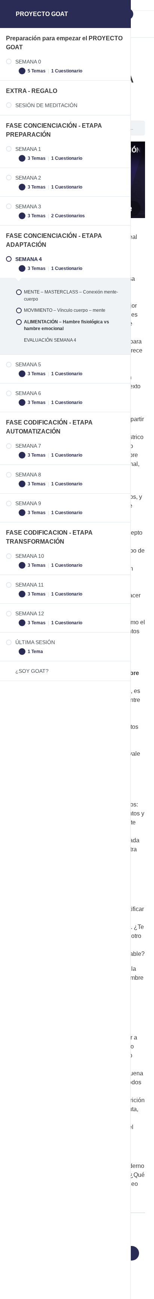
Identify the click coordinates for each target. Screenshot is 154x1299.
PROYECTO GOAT (42, 14)
